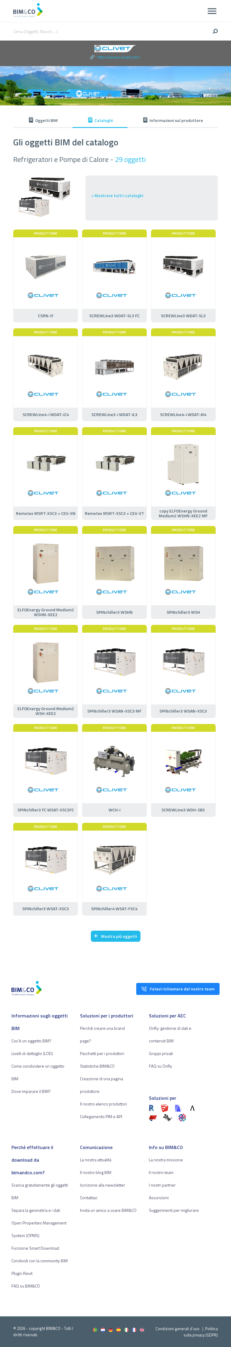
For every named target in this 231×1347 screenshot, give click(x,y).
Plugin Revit (21, 1273)
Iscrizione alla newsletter (102, 1185)
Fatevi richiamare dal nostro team (182, 989)
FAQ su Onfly (160, 1066)
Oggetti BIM (46, 120)
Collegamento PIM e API (101, 1116)
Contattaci (88, 1197)
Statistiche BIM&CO (97, 1066)
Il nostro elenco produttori (103, 1104)
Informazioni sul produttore (176, 120)
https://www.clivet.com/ (118, 57)
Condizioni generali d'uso (177, 1329)
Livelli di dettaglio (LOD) (32, 1053)
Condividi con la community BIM (39, 1260)
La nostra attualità (95, 1160)
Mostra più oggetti (119, 936)
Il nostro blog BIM (95, 1172)
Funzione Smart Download (35, 1248)
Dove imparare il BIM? (31, 1091)
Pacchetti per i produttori (102, 1053)
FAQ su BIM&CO (25, 1286)
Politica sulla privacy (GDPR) (200, 1332)
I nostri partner (162, 1185)
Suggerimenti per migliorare (174, 1210)
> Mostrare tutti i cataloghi (117, 195)
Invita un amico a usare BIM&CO (108, 1210)
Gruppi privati (161, 1053)
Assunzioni (159, 1197)
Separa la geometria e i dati (35, 1210)
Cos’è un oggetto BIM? (31, 1041)
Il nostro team (161, 1172)
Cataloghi (103, 120)
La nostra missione (166, 1160)
